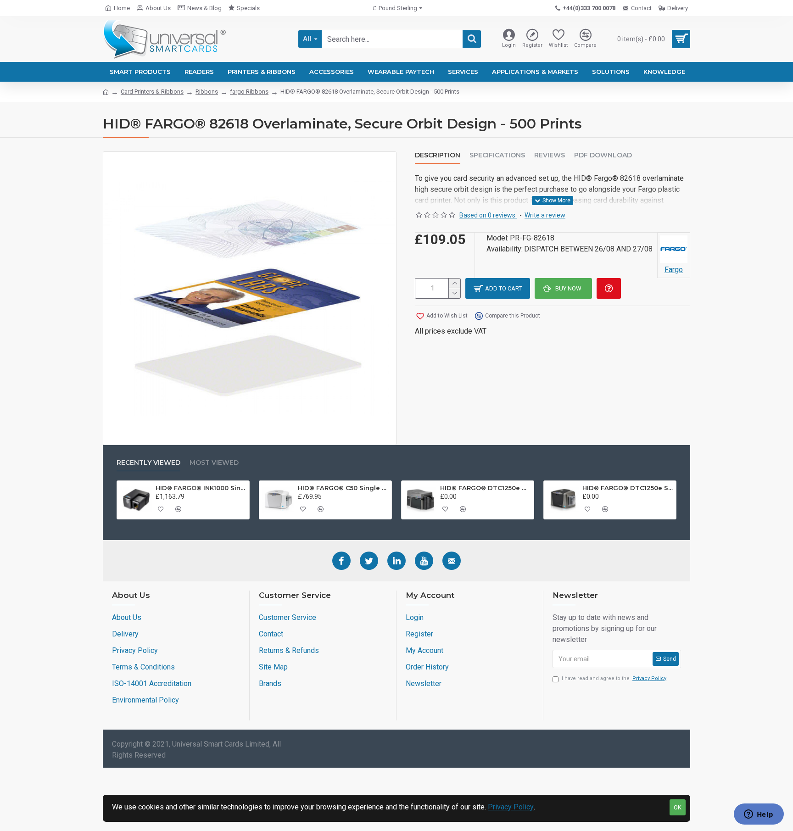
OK (677, 807)
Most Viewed (214, 463)
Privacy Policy (511, 807)
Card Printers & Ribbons (152, 91)
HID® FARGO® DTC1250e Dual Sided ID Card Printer (485, 487)
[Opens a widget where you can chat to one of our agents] (758, 814)
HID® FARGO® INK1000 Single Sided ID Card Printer (201, 487)
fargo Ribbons (249, 91)
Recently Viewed (148, 463)
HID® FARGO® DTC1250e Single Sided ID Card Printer (627, 487)
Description (437, 155)
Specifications (497, 155)
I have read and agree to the (614, 678)
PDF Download (603, 155)
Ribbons (206, 91)
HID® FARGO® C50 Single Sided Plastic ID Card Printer (343, 487)
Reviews (549, 155)
